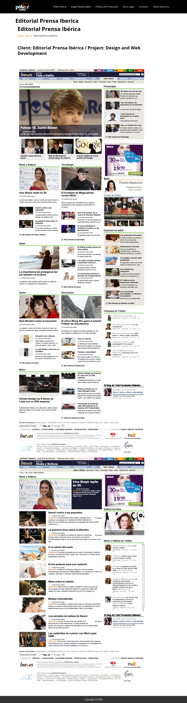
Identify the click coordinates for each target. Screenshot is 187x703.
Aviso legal (128, 6)
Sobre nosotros (161, 6)
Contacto (143, 6)
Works (28, 35)
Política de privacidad (107, 6)
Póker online (59, 6)
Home (21, 35)
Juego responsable (81, 6)
